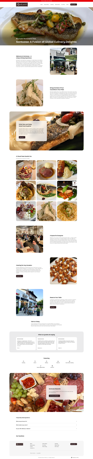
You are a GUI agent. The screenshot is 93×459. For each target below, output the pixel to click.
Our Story (63, 4)
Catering (52, 4)
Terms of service (32, 453)
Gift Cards (57, 446)
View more (19, 345)
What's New (57, 445)
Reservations (57, 4)
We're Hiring (44, 446)
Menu (42, 4)
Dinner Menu (46, 4)
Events (31, 446)
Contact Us (32, 448)
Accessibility (39, 453)
